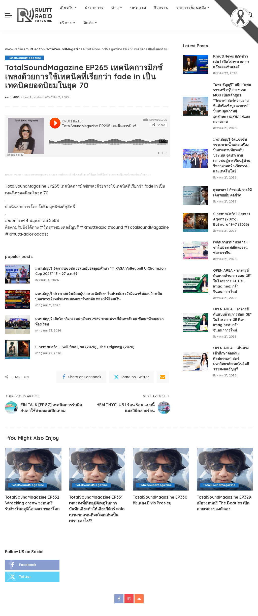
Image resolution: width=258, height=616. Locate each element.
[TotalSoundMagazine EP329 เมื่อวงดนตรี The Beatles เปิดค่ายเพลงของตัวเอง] (225, 469)
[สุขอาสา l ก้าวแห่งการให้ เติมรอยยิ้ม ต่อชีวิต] (195, 195)
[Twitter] (32, 577)
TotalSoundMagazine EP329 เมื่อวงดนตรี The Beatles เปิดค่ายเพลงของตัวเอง (224, 503)
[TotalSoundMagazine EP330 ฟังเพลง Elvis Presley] (161, 469)
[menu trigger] (11, 15)
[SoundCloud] (139, 598)
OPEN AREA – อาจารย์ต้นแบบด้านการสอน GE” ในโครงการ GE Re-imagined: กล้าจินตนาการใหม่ (232, 281)
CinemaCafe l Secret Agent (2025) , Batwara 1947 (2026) (231, 219)
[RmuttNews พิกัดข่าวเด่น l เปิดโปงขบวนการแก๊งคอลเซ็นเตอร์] (195, 64)
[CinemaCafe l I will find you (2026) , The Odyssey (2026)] (17, 349)
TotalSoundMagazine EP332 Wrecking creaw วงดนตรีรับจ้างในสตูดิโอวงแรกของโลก (32, 503)
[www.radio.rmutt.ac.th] (34, 15)
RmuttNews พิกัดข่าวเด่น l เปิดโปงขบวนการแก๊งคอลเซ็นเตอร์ (231, 61)
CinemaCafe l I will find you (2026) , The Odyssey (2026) (84, 347)
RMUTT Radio (13, 174)
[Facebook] (32, 565)
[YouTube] (129, 598)
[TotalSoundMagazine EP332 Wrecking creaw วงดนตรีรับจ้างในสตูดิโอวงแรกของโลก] (33, 469)
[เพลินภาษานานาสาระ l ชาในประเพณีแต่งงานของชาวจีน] (195, 250)
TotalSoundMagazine (24, 58)
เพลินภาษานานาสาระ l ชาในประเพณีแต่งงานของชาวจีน (231, 247)
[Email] (162, 377)
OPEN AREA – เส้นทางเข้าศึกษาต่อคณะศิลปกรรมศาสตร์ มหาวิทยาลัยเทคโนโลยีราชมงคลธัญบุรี (231, 358)
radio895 (12, 97)
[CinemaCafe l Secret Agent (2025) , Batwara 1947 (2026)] (195, 222)
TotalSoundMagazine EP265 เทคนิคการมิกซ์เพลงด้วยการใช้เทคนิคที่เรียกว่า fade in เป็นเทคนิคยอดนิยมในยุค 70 (87, 174)
